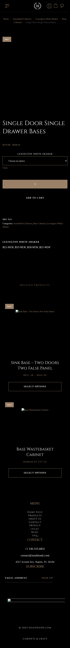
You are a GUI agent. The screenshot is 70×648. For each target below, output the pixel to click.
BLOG (35, 532)
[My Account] (49, 6)
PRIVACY (35, 525)
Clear (5, 167)
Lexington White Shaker (47, 19)
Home (6, 19)
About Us (35, 518)
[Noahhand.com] (37, 6)
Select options (35, 386)
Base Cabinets (39, 223)
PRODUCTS (35, 515)
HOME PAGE (35, 512)
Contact (35, 522)
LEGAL (35, 529)
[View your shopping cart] (56, 5)
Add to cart (35, 198)
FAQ (35, 535)
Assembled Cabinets (22, 19)
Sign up (47, 578)
